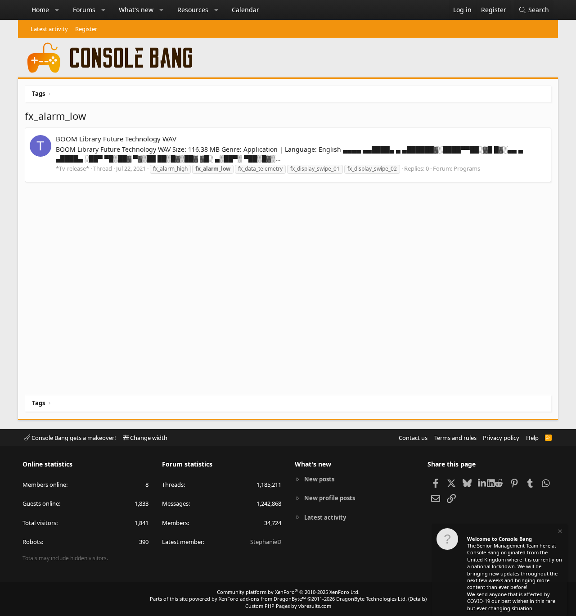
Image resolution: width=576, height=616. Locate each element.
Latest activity (49, 29)
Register (86, 29)
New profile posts (329, 498)
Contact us (413, 438)
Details (417, 598)
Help (532, 438)
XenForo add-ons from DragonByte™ (262, 598)
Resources (192, 9)
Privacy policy (501, 438)
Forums (84, 9)
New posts (319, 479)
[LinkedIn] (482, 482)
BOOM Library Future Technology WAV (116, 138)
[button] (57, 10)
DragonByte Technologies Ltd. (371, 598)
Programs (467, 168)
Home (40, 9)
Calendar (245, 9)
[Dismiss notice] (559, 532)
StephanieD (265, 542)
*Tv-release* (72, 168)
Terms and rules (455, 438)
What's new (136, 9)
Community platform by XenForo (288, 592)
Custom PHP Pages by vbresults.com (288, 605)
